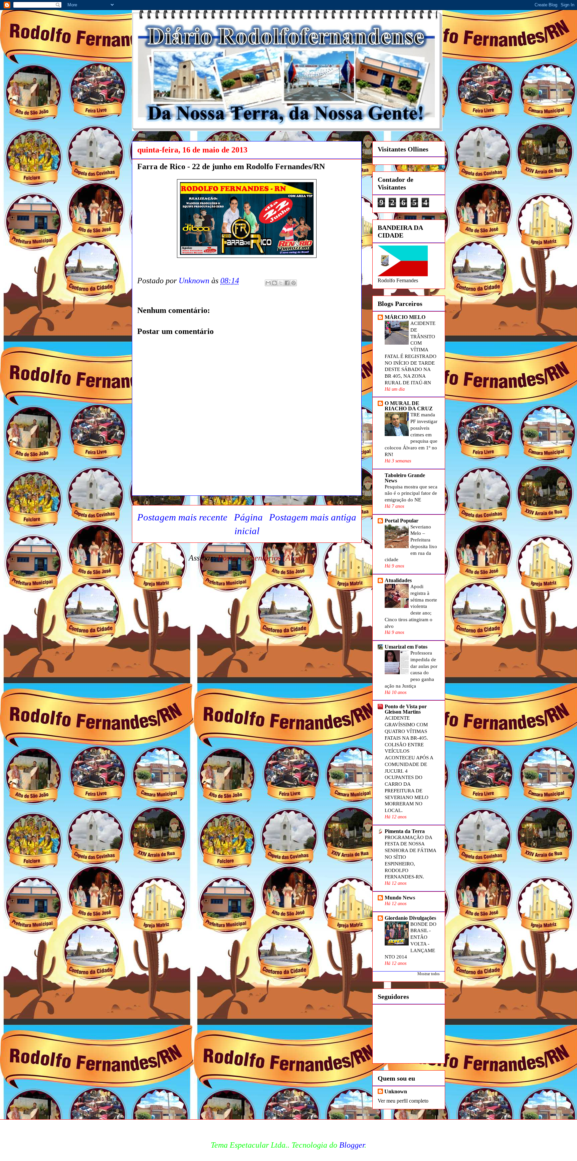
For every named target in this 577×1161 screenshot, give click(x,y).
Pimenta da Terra (405, 831)
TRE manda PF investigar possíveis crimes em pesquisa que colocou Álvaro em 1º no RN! (411, 434)
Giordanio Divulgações (410, 918)
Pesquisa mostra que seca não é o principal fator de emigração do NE (411, 493)
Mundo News (400, 897)
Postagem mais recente (182, 517)
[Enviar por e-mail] (268, 283)
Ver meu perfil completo (403, 1101)
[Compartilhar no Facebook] (287, 283)
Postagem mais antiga (312, 517)
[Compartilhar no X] (280, 283)
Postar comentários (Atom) (261, 557)
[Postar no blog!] (274, 283)
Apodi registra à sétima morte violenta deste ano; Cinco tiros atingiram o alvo (411, 606)
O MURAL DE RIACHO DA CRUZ (409, 405)
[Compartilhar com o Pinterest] (293, 283)
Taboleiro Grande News (405, 477)
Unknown (395, 1091)
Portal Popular (401, 520)
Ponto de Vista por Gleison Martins (406, 709)
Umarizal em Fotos (406, 647)
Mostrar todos (428, 974)
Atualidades (398, 580)
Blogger (351, 1145)
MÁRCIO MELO (405, 317)
